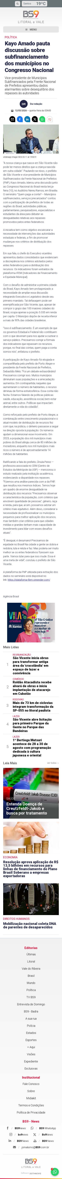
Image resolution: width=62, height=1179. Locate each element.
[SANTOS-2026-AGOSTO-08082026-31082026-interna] (31, 622)
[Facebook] (20, 119)
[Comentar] (50, 119)
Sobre (31, 1091)
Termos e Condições (31, 1105)
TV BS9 (31, 997)
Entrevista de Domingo (31, 1004)
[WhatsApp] (42, 119)
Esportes (31, 1040)
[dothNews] (35, 1173)
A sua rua (31, 1018)
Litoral (31, 961)
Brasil (31, 975)
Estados (31, 1032)
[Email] (12, 119)
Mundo (31, 983)
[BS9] (31, 1163)
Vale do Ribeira (31, 968)
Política (31, 990)
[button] (31, 29)
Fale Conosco (31, 1084)
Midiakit (31, 1098)
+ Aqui (31, 1047)
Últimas (31, 954)
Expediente (31, 1061)
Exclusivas (31, 1068)
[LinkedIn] (27, 119)
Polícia (31, 1025)
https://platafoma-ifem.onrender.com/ (29, 579)
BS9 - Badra (31, 1011)
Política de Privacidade (31, 1112)
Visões (31, 1054)
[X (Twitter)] (35, 119)
